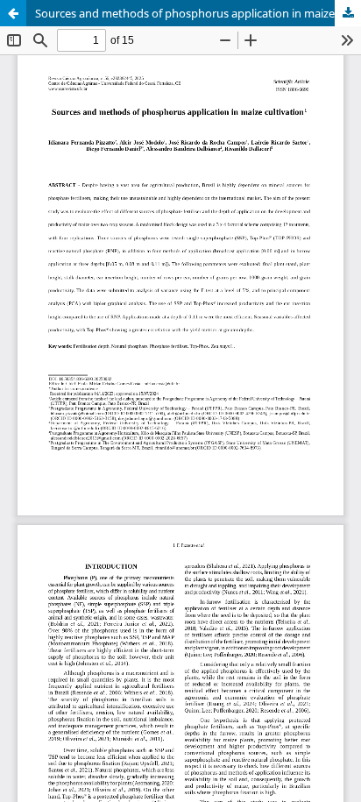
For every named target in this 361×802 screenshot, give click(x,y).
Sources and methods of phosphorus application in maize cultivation (198, 13)
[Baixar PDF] (348, 13)
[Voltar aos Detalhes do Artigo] (13, 13)
